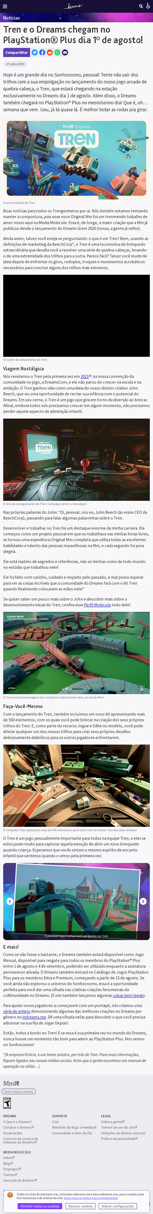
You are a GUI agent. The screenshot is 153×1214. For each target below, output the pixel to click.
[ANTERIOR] (10, 901)
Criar (55, 1121)
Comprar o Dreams (17, 1127)
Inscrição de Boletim (18, 1180)
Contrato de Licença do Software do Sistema (21, 1140)
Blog (6, 1163)
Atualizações (13, 1133)
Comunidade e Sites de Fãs (72, 1133)
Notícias (11, 18)
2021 (85, 376)
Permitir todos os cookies (40, 1206)
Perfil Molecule (97, 604)
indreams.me (34, 1017)
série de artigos (16, 1011)
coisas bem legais (128, 995)
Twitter (8, 1174)
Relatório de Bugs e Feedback (74, 1127)
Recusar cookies (80, 1206)
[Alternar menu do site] (5, 6)
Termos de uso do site (117, 1127)
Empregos (11, 1169)
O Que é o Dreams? (17, 1121)
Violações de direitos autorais (123, 1133)
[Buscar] (141, 6)
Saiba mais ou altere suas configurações (91, 1197)
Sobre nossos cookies (18, 1091)
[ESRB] (7, 1103)
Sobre (7, 1157)
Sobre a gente (111, 1121)
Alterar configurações (118, 1206)
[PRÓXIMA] (143, 901)
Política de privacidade (118, 1138)
